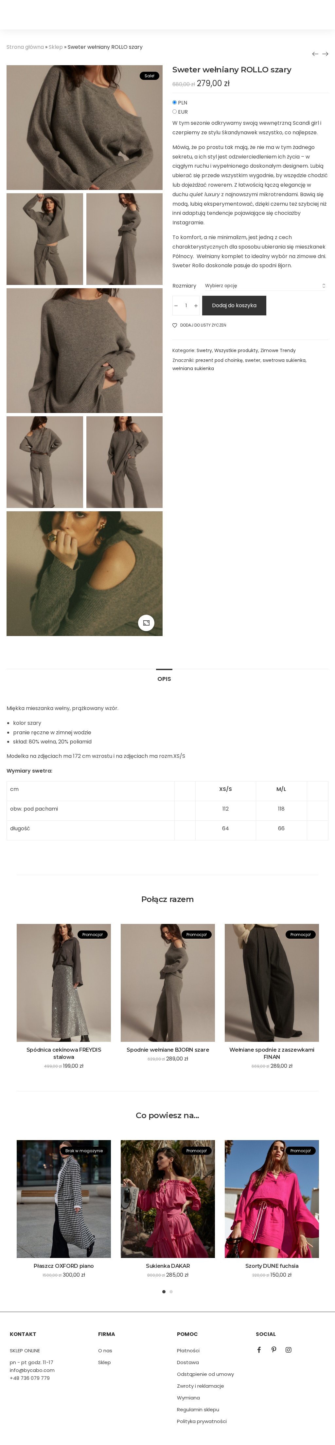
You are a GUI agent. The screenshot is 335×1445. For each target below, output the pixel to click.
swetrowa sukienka (284, 360)
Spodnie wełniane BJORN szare (168, 1050)
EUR (183, 112)
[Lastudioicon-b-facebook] (259, 1350)
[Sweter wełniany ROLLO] (315, 54)
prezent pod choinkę (219, 360)
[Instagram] (288, 1350)
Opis (164, 678)
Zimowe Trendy (278, 350)
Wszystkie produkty (236, 350)
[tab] (164, 675)
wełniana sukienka (193, 368)
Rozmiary (184, 286)
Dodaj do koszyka (234, 305)
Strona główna (25, 47)
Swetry (204, 350)
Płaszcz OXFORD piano (64, 1266)
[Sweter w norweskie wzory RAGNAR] (325, 54)
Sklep (56, 47)
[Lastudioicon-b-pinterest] (274, 1350)
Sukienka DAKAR (168, 1266)
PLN (182, 102)
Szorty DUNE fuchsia (272, 1266)
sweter (252, 360)
